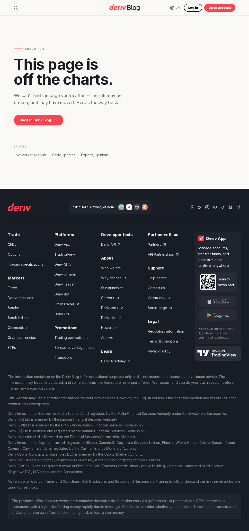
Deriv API (108, 244)
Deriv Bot (61, 294)
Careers (107, 298)
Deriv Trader (64, 284)
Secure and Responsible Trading (141, 481)
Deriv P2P (62, 314)
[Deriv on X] (199, 207)
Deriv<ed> (110, 308)
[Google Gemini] (129, 207)
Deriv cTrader (65, 274)
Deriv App (62, 244)
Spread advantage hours (74, 347)
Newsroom (109, 328)
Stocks (13, 308)
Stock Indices (18, 318)
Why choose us (113, 278)
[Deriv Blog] (124, 7)
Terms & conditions (163, 341)
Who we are (111, 268)
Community (156, 298)
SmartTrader (64, 304)
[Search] (16, 8)
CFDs (12, 244)
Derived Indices (20, 298)
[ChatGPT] (121, 207)
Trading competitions (71, 337)
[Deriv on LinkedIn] (230, 207)
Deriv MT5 (62, 264)
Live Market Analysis (30, 155)
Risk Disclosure (94, 481)
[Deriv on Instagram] (207, 207)
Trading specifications (25, 264)
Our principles (112, 288)
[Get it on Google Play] (217, 315)
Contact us (156, 288)
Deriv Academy (113, 361)
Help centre (157, 278)
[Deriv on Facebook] (192, 207)
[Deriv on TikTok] (223, 207)
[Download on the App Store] (217, 301)
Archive (107, 337)
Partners (154, 244)
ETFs (12, 347)
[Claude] (145, 207)
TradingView (64, 254)
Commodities (18, 328)
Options (14, 254)
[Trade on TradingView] (218, 353)
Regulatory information (166, 331)
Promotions (63, 357)
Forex (12, 288)
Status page (157, 308)
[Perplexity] (137, 207)
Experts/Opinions (95, 155)
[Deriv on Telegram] (238, 207)
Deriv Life (108, 318)
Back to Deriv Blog (35, 120)
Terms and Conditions (62, 481)
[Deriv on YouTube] (215, 207)
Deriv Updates (63, 155)
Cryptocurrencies (22, 337)
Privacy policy (159, 351)
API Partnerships (161, 254)
